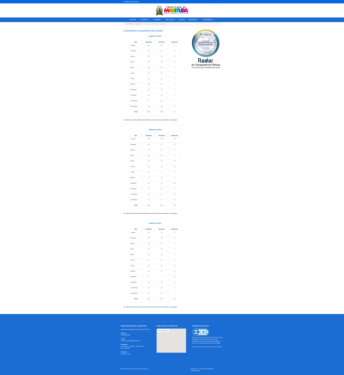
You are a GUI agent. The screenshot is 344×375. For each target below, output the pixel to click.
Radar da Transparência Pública (213, 347)
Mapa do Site (194, 368)
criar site (203, 337)
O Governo (157, 20)
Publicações (169, 20)
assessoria (205, 339)
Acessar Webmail (195, 370)
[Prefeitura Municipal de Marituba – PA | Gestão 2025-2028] (172, 10)
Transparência (207, 20)
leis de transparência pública (203, 343)
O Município (144, 20)
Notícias (133, 20)
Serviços (182, 20)
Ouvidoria (123, 354)
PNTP (200, 347)
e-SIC (128, 354)
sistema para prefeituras (215, 337)
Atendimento (193, 20)
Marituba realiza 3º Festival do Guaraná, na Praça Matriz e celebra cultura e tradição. (162, 1)
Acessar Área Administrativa (206, 368)
